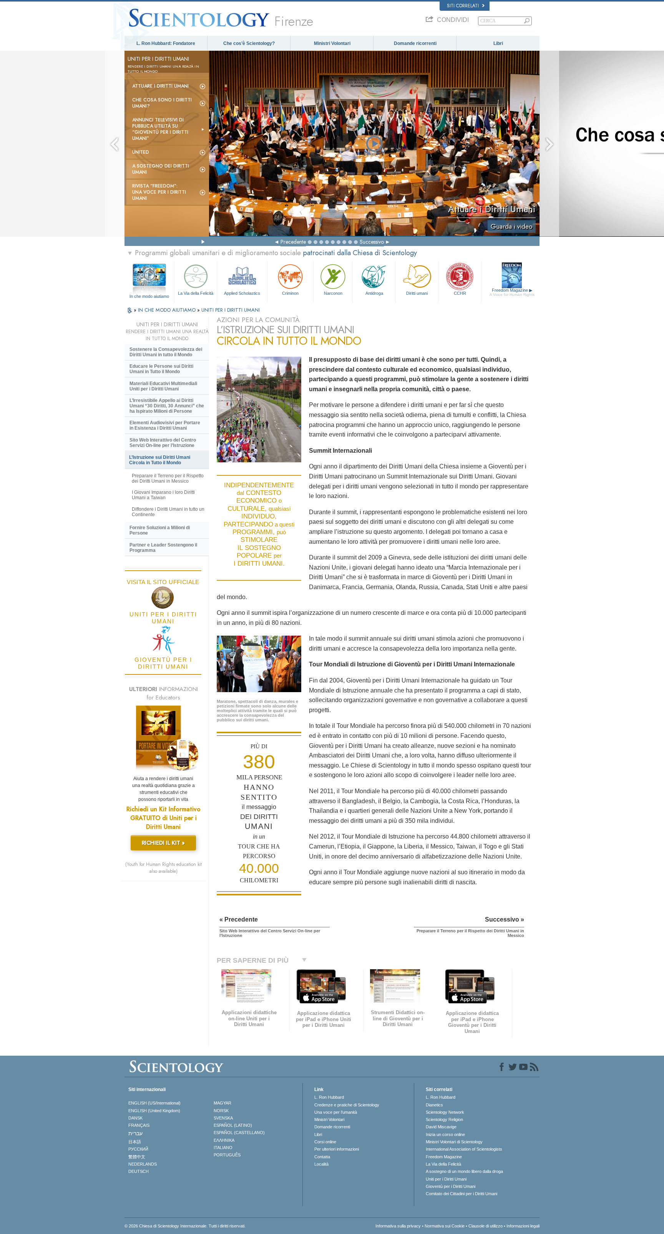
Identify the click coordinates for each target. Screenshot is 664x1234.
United (140, 152)
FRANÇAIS (138, 1125)
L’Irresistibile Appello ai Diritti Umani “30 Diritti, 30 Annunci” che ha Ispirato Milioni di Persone (166, 406)
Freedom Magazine (512, 292)
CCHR (460, 293)
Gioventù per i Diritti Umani (450, 1186)
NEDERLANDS (142, 1164)
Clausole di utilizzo (485, 1226)
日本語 (134, 1141)
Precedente (293, 242)
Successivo (372, 242)
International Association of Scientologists (464, 1149)
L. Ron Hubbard (329, 1097)
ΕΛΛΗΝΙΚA (224, 1140)
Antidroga (374, 293)
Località (321, 1164)
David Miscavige (441, 1126)
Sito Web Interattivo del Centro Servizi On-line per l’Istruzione (162, 442)
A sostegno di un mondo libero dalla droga (464, 1171)
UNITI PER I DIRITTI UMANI (230, 310)
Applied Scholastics (242, 293)
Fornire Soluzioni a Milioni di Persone (159, 530)
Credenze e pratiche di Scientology (346, 1105)
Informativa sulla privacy (398, 1226)
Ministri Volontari (332, 43)
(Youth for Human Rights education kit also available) (163, 868)
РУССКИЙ (138, 1149)
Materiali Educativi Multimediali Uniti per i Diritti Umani (163, 386)
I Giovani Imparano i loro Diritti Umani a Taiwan (163, 495)
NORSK (221, 1110)
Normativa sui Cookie (445, 1226)
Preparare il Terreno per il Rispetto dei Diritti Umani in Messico (168, 478)
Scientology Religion (444, 1119)
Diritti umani (417, 293)
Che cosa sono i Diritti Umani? (162, 103)
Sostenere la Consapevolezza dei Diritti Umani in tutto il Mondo (165, 352)
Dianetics (434, 1105)
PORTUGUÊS (227, 1155)
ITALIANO (223, 1147)
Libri (498, 43)
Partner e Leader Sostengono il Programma (163, 547)
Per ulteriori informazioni (336, 1149)
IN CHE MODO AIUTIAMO (167, 310)
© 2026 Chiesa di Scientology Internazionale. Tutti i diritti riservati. (185, 1226)
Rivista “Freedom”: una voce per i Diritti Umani (159, 192)
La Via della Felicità (195, 293)
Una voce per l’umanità (335, 1112)
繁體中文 (136, 1156)
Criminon (290, 293)
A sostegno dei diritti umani (160, 169)
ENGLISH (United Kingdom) (154, 1110)
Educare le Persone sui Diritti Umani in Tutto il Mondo (161, 369)
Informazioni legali (523, 1226)
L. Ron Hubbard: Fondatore (165, 43)
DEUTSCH (138, 1171)
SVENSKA (223, 1118)
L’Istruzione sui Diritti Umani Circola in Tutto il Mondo (159, 460)
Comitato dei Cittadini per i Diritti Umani (461, 1193)
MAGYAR (222, 1103)
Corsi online (325, 1141)
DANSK (135, 1118)
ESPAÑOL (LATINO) (233, 1125)
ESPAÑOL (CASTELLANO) (239, 1132)
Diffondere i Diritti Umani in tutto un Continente (168, 512)
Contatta (322, 1156)
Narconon (333, 293)
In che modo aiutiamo (149, 296)
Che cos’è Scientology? (249, 43)
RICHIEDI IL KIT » (163, 843)
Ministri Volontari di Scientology (454, 1141)
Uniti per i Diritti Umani (446, 1179)
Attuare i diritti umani (160, 86)
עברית (135, 1133)
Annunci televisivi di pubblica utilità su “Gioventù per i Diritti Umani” (160, 129)
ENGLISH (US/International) (154, 1103)
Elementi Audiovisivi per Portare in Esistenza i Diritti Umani (164, 425)
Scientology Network (445, 1112)
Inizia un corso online (445, 1134)
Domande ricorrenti (415, 43)
